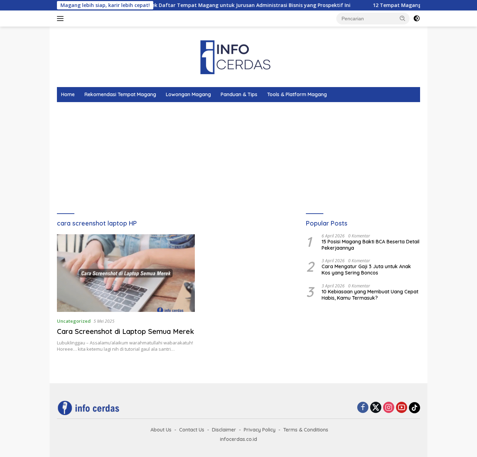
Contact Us (191, 430)
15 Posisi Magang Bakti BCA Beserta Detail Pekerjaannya (370, 244)
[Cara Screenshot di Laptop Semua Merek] (126, 273)
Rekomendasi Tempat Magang (120, 94)
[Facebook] (362, 408)
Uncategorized (74, 321)
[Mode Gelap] (416, 18)
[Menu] (61, 18)
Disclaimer (224, 430)
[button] (403, 18)
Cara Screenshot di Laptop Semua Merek (125, 331)
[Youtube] (401, 408)
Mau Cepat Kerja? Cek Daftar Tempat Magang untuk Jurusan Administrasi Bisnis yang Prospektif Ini (218, 5)
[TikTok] (414, 407)
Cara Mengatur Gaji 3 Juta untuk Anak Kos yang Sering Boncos (366, 269)
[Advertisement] (266, 154)
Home (68, 94)
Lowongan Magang (188, 94)
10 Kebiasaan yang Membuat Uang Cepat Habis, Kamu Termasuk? (370, 294)
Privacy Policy (260, 430)
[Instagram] (388, 408)
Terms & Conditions (305, 430)
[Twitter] (375, 408)
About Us (161, 430)
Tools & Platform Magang (297, 94)
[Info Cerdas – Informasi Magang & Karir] (238, 56)
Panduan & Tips (239, 94)
